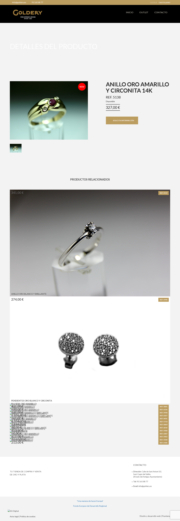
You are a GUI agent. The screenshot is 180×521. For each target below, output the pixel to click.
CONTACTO (160, 12)
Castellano (164, 2)
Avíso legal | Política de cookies (22, 516)
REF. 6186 (163, 443)
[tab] (16, 148)
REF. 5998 (163, 300)
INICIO (129, 12)
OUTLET (143, 12)
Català (153, 2)
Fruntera (166, 516)
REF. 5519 (163, 193)
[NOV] (49, 110)
